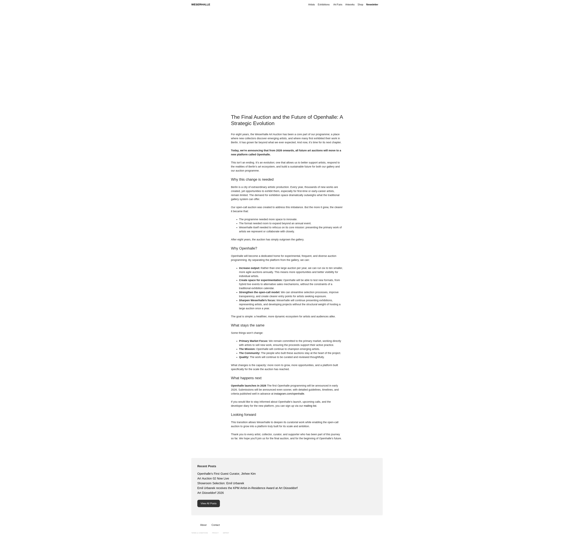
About (203, 525)
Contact (216, 525)
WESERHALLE (200, 4)
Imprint (226, 533)
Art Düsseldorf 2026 (210, 492)
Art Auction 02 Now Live (213, 478)
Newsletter (372, 4)
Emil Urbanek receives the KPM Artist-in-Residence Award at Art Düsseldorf (247, 488)
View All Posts (209, 503)
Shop (360, 4)
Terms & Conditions (199, 533)
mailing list (310, 405)
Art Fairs (337, 4)
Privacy (215, 533)
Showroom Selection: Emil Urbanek (220, 483)
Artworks (350, 4)
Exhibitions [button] (324, 4)
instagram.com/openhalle (288, 393)
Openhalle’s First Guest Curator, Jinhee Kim (226, 473)
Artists (311, 4)
